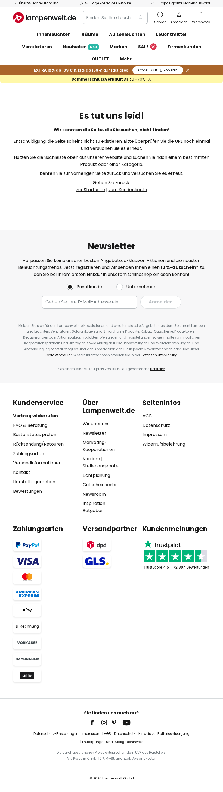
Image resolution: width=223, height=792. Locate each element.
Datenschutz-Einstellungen (55, 733)
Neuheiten (80, 47)
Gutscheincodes (100, 485)
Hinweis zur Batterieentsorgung (164, 733)
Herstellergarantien (34, 482)
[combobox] (115, 17)
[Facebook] (96, 723)
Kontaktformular (58, 355)
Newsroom (94, 494)
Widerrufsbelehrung (164, 444)
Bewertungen (27, 491)
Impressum (155, 434)
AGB (147, 416)
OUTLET (100, 59)
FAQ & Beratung (30, 425)
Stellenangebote (101, 466)
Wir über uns (96, 424)
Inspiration (94, 503)
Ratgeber (93, 510)
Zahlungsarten (28, 453)
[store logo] (44, 17)
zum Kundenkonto (128, 190)
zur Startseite (90, 190)
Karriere (91, 459)
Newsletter (94, 433)
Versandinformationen (37, 463)
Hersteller (157, 369)
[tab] (45, 456)
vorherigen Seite (88, 173)
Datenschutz (156, 425)
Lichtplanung (96, 475)
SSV (158, 70)
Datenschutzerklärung (159, 355)
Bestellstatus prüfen (34, 434)
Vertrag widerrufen (35, 416)
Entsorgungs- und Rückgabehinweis (112, 741)
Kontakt (21, 472)
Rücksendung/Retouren (38, 444)
